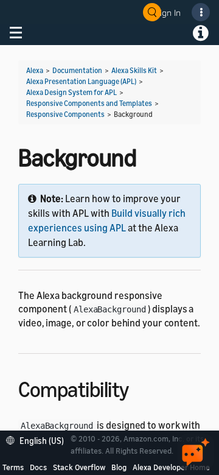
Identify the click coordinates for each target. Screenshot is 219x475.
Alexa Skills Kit (134, 70)
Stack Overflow (79, 467)
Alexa (34, 70)
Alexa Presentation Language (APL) (81, 81)
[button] (38, 439)
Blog (119, 467)
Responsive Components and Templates (89, 103)
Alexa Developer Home (171, 467)
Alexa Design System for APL (71, 92)
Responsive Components (65, 114)
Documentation (77, 70)
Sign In (168, 12)
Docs (38, 467)
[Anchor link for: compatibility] (139, 387)
